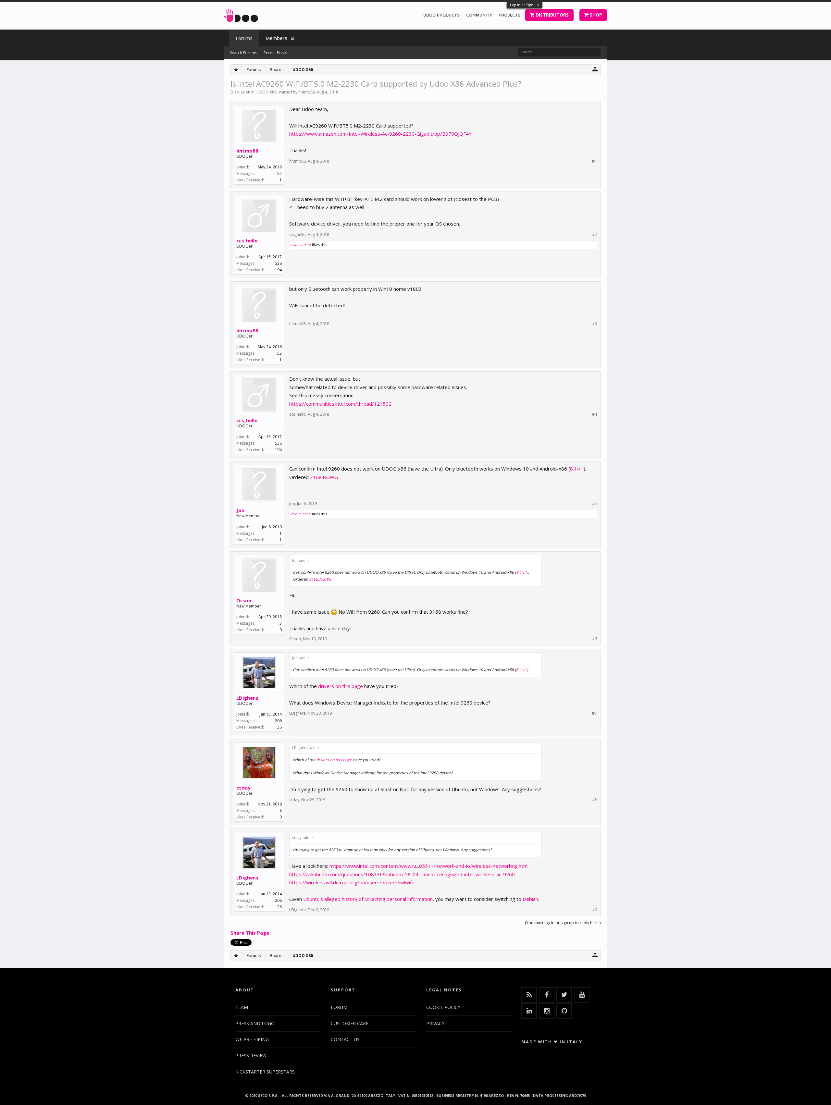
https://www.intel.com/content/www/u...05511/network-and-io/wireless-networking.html (428, 866)
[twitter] (564, 995)
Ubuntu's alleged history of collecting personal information (368, 899)
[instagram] (546, 1011)
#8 (594, 800)
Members (276, 38)
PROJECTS (509, 15)
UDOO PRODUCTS (441, 15)
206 (278, 720)
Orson (243, 600)
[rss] (529, 995)
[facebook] (546, 995)
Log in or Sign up (524, 4)
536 (278, 263)
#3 (594, 323)
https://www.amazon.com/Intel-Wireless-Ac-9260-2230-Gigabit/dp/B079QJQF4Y (380, 133)
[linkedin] (529, 1011)
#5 (594, 503)
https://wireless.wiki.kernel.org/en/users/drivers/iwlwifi (351, 882)
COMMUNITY (479, 15)
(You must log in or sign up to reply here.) (563, 923)
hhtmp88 (306, 92)
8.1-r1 (577, 468)
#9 (594, 910)
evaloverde (301, 244)
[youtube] (581, 995)
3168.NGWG (324, 477)
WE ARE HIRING (252, 1039)
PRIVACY (435, 1023)
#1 (594, 161)
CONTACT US (345, 1039)
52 (279, 173)
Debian (530, 899)
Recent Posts (275, 52)
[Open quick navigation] (595, 69)
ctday (243, 787)
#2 (594, 234)
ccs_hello (247, 240)
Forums (244, 38)
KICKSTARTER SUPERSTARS (265, 1072)
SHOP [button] (595, 15)
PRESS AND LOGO (255, 1023)
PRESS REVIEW (251, 1055)
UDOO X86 (266, 92)
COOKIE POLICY (443, 1007)
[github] (564, 1011)
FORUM (339, 1007)
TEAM (241, 1007)
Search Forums (243, 52)
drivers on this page (340, 686)
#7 (594, 713)
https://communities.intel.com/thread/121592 (340, 403)
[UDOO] (241, 14)
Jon (240, 510)
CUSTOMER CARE (349, 1023)
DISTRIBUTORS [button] (551, 15)
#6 (594, 639)
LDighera (247, 697)
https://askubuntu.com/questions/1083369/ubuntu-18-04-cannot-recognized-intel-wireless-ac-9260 (402, 874)
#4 (594, 414)
